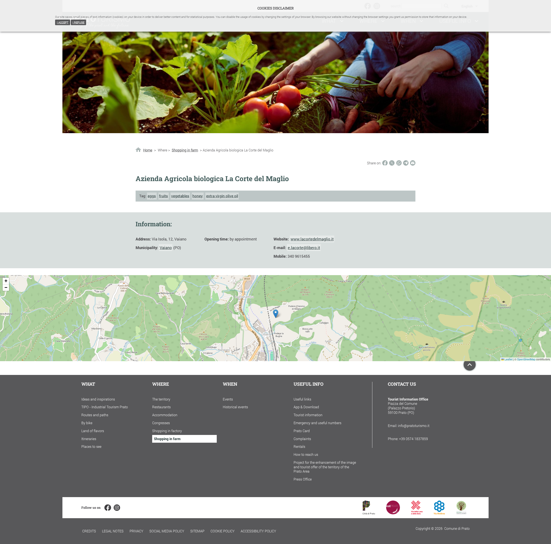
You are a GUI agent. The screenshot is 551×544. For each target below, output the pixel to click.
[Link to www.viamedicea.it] (439, 513)
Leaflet (508, 359)
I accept (62, 22)
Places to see (91, 446)
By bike (86, 423)
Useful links (302, 399)
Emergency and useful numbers (317, 423)
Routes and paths (94, 415)
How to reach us (306, 454)
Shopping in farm (185, 150)
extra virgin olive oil (222, 195)
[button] (275, 313)
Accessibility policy (258, 531)
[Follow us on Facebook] (107, 507)
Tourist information (308, 415)
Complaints (302, 438)
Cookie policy (222, 531)
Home (147, 150)
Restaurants (161, 407)
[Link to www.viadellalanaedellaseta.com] (416, 513)
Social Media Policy (166, 531)
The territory (161, 399)
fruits (163, 195)
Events (228, 399)
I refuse (78, 22)
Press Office (303, 479)
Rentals (299, 446)
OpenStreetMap (526, 359)
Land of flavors (92, 430)
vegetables (180, 195)
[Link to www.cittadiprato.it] (369, 513)
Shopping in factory (167, 430)
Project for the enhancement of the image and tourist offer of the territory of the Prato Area (325, 467)
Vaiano (166, 247)
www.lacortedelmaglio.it (312, 239)
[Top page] (470, 364)
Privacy (136, 531)
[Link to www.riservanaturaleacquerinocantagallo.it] (461, 513)
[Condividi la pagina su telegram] (406, 163)
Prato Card (302, 430)
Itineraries (88, 438)
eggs (152, 195)
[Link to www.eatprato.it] (393, 513)
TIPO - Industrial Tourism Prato (104, 407)
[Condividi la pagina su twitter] (392, 163)
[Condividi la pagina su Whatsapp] (399, 163)
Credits (89, 531)
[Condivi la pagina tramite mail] (412, 163)
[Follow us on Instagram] (117, 507)
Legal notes (113, 531)
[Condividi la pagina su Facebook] (385, 163)
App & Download (306, 407)
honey (197, 195)
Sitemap (197, 531)
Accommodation (164, 415)
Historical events (235, 407)
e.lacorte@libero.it (304, 247)
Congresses (161, 423)
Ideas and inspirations (98, 399)
